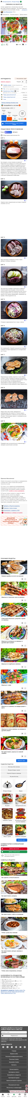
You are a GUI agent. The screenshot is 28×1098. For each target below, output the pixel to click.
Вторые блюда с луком (14, 770)
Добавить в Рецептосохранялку (12, 506)
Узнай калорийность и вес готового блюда (14, 124)
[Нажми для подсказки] (19, 105)
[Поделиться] (26, 1089)
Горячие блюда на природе (14, 773)
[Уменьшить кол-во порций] (26, 83)
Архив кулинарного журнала (14, 1080)
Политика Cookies (14, 1059)
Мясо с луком (7, 836)
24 (25, 44)
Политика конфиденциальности (14, 1056)
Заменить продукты (6, 81)
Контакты (14, 1064)
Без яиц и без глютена (14, 766)
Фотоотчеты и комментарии (14, 1087)
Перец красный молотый (9, 94)
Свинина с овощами (20, 836)
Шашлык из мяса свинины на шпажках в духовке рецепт (14, 729)
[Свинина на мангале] (6, 38)
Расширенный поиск (14, 1084)
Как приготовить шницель (9, 895)
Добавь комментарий (14, 851)
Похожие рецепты (14, 14)
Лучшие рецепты (14, 1069)
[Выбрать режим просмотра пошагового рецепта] (25, 160)
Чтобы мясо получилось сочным (12, 970)
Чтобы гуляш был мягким (9, 932)
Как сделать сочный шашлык (10, 877)
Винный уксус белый (8, 91)
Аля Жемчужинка (8, 12)
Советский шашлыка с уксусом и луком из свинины (13, 619)
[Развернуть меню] (26, 1091)
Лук (4, 88)
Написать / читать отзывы (10, 508)
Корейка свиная (7, 85)
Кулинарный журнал (14, 1077)
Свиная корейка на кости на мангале (12, 576)
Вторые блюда (7, 791)
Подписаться (14, 1035)
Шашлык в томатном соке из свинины (13, 597)
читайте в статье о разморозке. (16, 490)
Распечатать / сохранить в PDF (12, 510)
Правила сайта (14, 1053)
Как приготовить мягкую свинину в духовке (12, 951)
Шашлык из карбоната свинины (11, 664)
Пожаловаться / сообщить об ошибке (13, 512)
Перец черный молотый (9, 97)
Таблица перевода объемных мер (9, 102)
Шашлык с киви (6, 685)
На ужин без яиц (14, 776)
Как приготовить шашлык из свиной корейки (12, 752)
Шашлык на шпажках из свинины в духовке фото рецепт (12, 642)
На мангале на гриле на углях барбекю (20, 821)
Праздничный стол (21, 805)
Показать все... (22, 840)
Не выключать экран (21, 78)
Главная (14, 1051)
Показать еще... (22, 760)
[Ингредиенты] (26, 1086)
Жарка (20, 791)
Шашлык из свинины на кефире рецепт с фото (14, 707)
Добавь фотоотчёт (14, 848)
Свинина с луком (7, 820)
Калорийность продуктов (14, 1075)
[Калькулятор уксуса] (15, 91)
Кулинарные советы (14, 1072)
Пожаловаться (5, 14)
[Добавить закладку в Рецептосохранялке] (23, 44)
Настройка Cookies (14, 1062)
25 (4, 44)
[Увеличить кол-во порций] (26, 81)
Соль (4, 99)
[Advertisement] (14, 61)
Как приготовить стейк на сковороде (12, 914)
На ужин (7, 805)
